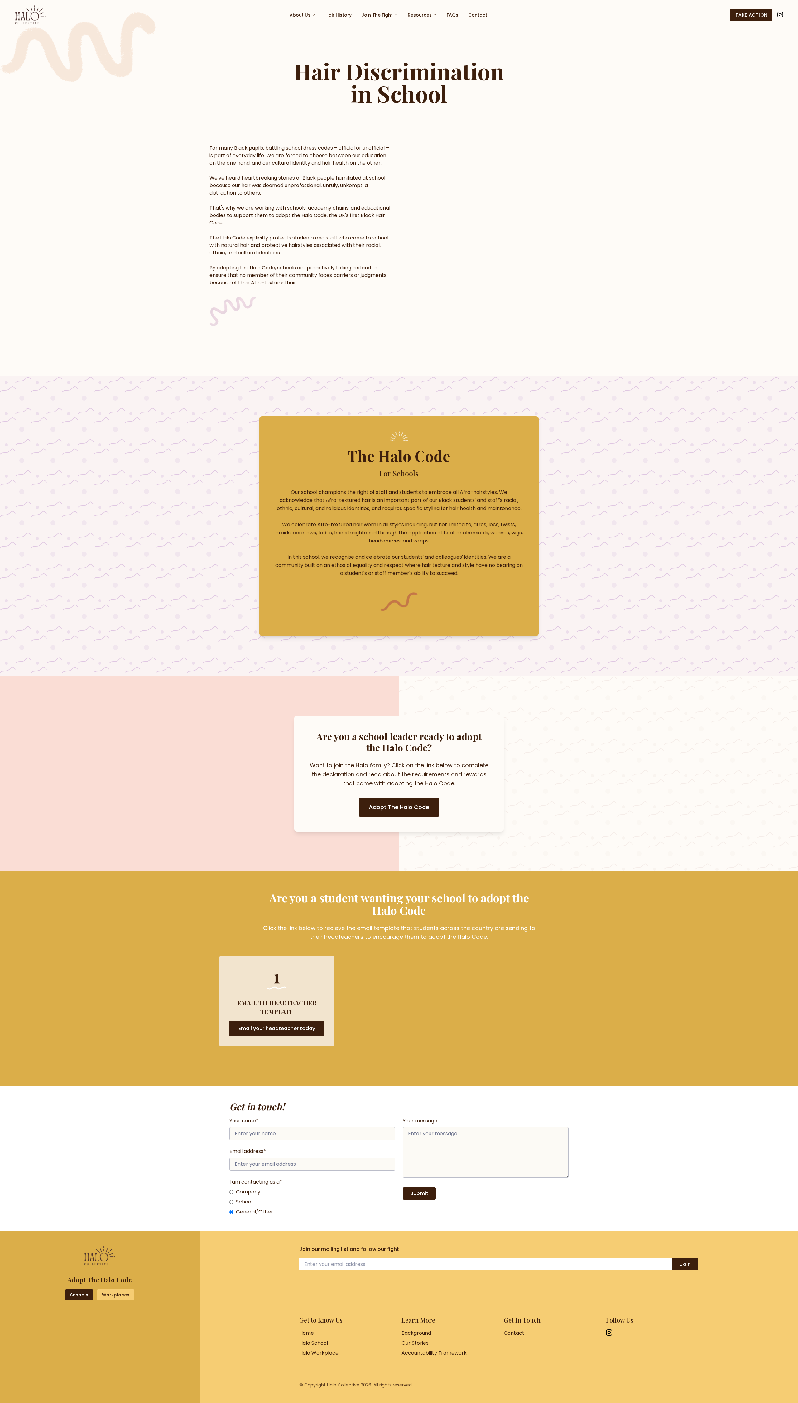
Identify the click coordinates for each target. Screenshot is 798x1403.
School (244, 1201)
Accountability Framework (434, 1353)
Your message (420, 1120)
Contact (477, 15)
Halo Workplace (319, 1353)
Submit (419, 1193)
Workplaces (115, 1295)
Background (416, 1333)
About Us (300, 15)
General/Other (254, 1211)
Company (248, 1191)
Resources (420, 15)
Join (685, 1264)
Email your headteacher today (276, 1028)
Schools (79, 1295)
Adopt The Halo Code (399, 807)
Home (306, 1333)
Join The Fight (377, 15)
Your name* (243, 1120)
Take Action (751, 15)
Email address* (247, 1151)
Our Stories (415, 1343)
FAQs (452, 15)
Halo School (313, 1343)
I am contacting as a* (255, 1181)
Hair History (338, 15)
